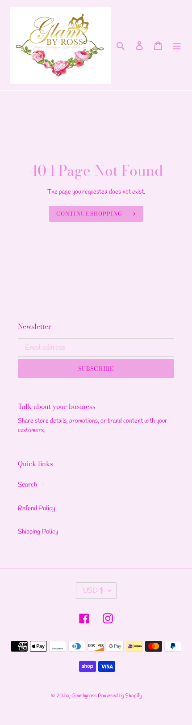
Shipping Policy (38, 531)
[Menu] (176, 45)
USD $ (93, 590)
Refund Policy (36, 508)
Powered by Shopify (120, 696)
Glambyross (83, 696)
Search (27, 484)
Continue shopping (89, 213)
